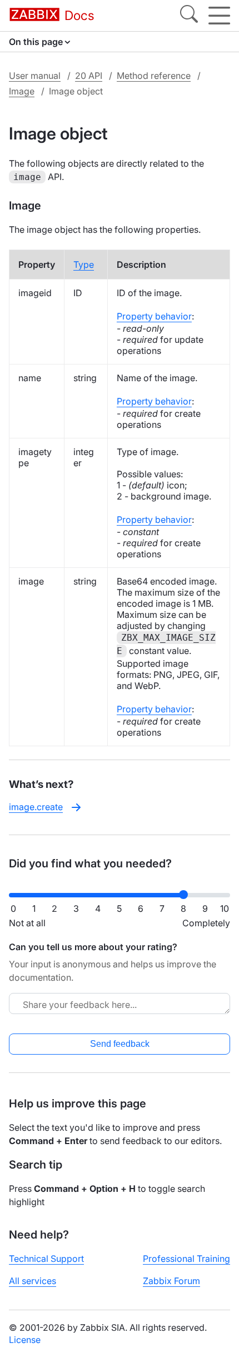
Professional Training (186, 1258)
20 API (88, 75)
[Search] (189, 15)
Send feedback (120, 1044)
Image (21, 91)
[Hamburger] (219, 15)
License (25, 1339)
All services (32, 1280)
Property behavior (154, 316)
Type (83, 264)
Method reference (154, 75)
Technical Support (46, 1258)
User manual (35, 75)
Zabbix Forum (171, 1280)
